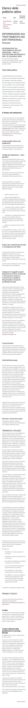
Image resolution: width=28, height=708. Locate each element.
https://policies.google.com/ (9, 334)
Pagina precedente (21, 5)
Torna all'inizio (21, 701)
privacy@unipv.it (6, 133)
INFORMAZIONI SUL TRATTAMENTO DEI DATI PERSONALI (7, 25)
